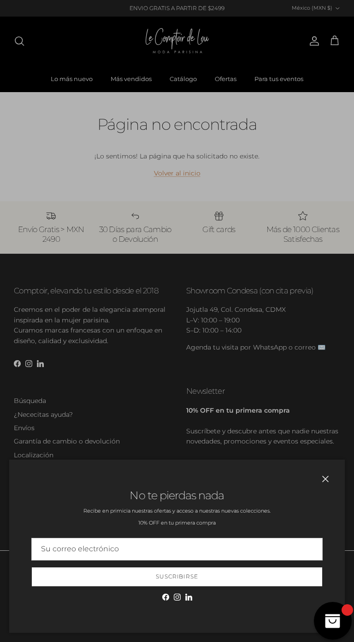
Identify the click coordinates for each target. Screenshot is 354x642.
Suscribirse (177, 576)
